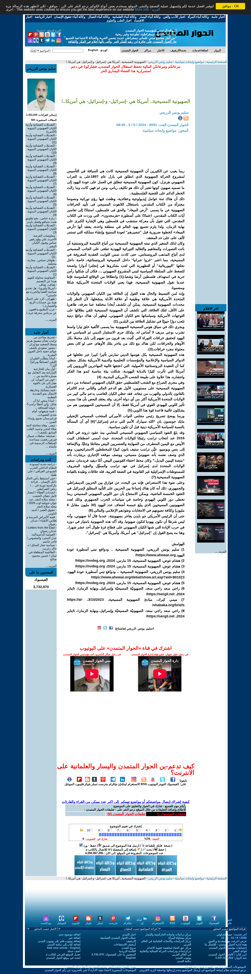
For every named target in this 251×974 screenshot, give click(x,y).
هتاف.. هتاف (47, 284)
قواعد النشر (240, 951)
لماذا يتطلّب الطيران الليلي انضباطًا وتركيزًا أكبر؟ (43, 362)
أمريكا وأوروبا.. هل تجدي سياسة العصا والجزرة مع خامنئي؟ (41, 291)
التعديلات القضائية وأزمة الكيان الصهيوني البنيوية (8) (41, 170)
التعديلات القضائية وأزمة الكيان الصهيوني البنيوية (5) (41, 201)
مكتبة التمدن (184, 961)
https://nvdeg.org (90, 561)
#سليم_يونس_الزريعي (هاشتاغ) (134, 628)
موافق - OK (230, 6)
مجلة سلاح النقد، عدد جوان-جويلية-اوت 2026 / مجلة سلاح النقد (42, 503)
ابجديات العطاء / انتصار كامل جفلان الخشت (42, 494)
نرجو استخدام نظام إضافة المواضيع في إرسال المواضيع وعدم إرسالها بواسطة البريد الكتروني (192, 970)
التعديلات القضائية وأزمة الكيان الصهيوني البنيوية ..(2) (41, 253)
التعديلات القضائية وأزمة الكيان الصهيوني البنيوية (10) (41, 149)
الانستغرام (134, 784)
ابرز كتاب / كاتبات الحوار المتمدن (227, 954)
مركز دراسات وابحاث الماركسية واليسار (168, 934)
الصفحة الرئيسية (216, 61)
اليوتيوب (153, 784)
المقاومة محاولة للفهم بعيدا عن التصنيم (42, 279)
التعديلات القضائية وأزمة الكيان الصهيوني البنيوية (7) (41, 180)
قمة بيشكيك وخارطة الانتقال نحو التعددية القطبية (43, 393)
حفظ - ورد (89, 845)
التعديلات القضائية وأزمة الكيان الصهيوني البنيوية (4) (41, 211)
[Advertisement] (210, 123)
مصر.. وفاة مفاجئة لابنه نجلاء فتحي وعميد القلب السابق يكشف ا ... (41, 429)
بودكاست (46, 923)
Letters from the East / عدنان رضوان (41, 529)
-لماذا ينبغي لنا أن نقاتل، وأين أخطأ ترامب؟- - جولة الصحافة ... (41, 404)
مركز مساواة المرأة (179, 937)
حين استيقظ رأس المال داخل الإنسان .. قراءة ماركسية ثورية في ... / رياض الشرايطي (41, 483)
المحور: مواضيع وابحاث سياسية (165, 130)
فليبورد (79, 784)
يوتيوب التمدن (183, 957)
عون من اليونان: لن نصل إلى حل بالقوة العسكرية (44, 383)
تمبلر (94, 784)
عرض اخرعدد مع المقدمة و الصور (227, 941)
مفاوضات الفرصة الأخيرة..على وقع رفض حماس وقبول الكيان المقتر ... (43, 241)
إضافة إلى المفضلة (125, 849)
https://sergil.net (161, 594)
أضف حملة (74, 951)
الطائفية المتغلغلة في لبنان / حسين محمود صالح (43, 555)
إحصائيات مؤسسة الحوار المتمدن (228, 947)
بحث (149, 849)
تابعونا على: (183, 782)
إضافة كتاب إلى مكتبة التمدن (63, 944)
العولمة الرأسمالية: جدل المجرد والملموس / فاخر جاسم (42, 538)
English (131, 957)
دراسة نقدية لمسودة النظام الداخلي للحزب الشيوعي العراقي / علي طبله (42, 469)
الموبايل (69, 784)
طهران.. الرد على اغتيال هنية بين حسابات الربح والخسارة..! (41, 302)
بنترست (103, 784)
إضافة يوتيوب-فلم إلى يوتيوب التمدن (59, 941)
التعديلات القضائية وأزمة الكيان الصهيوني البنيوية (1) (41, 270)
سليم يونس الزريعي (160, 61)
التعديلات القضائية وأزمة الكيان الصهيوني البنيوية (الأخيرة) (41, 128)
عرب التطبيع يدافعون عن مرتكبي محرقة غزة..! (41, 311)
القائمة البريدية (127, 951)
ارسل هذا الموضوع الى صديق (120, 845)
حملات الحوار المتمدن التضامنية (118, 937)
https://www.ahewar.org (156, 555)
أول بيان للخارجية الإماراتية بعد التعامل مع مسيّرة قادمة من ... (42, 372)
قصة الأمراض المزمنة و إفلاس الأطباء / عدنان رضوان (41, 520)
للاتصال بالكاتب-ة (97, 849)
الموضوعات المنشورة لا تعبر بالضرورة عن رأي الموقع (215, 966)
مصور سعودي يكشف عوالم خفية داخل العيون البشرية (42, 351)
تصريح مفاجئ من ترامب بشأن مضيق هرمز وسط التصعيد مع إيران (41, 340)
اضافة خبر (74, 937)
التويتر (162, 784)
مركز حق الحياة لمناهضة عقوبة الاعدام (169, 947)
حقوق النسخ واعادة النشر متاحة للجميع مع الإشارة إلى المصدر (101, 966)
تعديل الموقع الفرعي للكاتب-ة (63, 954)
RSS (144, 784)
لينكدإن (122, 784)
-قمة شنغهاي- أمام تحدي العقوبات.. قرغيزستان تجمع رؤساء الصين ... (42, 416)
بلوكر (87, 784)
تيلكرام (113, 784)
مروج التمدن (129, 947)
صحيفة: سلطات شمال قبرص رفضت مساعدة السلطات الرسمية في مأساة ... (42, 441)
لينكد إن (139, 921)
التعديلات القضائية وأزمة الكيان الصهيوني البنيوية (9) (41, 159)
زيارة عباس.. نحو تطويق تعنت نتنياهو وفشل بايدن (41, 220)
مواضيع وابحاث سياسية (189, 61)
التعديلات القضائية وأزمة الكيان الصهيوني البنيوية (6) (41, 190)
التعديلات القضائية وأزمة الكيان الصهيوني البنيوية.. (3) (41, 229)
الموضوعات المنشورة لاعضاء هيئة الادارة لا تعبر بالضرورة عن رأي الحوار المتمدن (90, 970)
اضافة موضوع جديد (69, 934)
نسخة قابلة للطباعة (158, 845)
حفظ (160, 849)
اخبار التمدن (129, 934)
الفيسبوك (173, 784)
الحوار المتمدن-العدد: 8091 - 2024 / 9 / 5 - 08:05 (152, 125)
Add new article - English (63, 947)
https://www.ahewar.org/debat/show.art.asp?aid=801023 (138, 577)
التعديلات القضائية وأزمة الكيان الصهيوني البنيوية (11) (41, 138)
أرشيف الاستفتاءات (125, 944)
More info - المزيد (147, 10)
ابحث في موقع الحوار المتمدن (63, 957)
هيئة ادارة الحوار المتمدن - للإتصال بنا (226, 944)
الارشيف (131, 941)
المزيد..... (220, 551)
